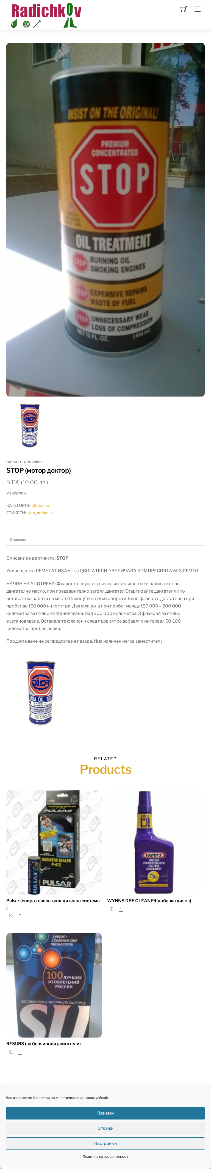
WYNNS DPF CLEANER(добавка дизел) (149, 900)
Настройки (105, 1143)
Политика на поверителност (105, 1156)
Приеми (105, 1113)
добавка (45, 512)
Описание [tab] (18, 540)
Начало (13, 462)
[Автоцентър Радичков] (46, 14)
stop (31, 512)
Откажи (106, 1128)
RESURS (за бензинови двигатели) (43, 1043)
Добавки (32, 462)
